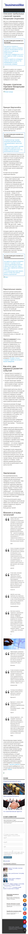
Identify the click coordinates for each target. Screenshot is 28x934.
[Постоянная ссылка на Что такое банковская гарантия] (14, 809)
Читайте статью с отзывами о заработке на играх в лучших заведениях (12, 359)
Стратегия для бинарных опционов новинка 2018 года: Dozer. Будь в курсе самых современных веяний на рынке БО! (13, 267)
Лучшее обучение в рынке (13, 903)
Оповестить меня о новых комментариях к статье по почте (12, 835)
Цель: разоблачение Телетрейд (16, 873)
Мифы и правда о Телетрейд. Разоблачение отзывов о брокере (13, 884)
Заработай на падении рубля (14, 911)
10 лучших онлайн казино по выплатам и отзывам (12, 888)
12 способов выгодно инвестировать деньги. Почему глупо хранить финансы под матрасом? (13, 272)
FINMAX (10, 769)
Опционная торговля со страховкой (13, 895)
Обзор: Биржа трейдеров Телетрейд (14, 879)
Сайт (5, 846)
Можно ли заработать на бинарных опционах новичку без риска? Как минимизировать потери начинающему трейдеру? (13, 61)
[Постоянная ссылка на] (5, 871)
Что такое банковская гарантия (12, 811)
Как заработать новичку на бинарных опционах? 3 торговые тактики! (14, 262)
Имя (5, 837)
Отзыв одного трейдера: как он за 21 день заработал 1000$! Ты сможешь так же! (14, 56)
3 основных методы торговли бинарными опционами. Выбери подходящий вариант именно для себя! (13, 142)
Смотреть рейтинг (14, 764)
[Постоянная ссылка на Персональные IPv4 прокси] (14, 794)
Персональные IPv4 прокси (11, 796)
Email (5, 842)
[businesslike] (14, 5)
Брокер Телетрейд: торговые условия (15, 868)
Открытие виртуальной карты (12, 781)
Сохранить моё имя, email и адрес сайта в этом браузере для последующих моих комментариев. (14, 853)
